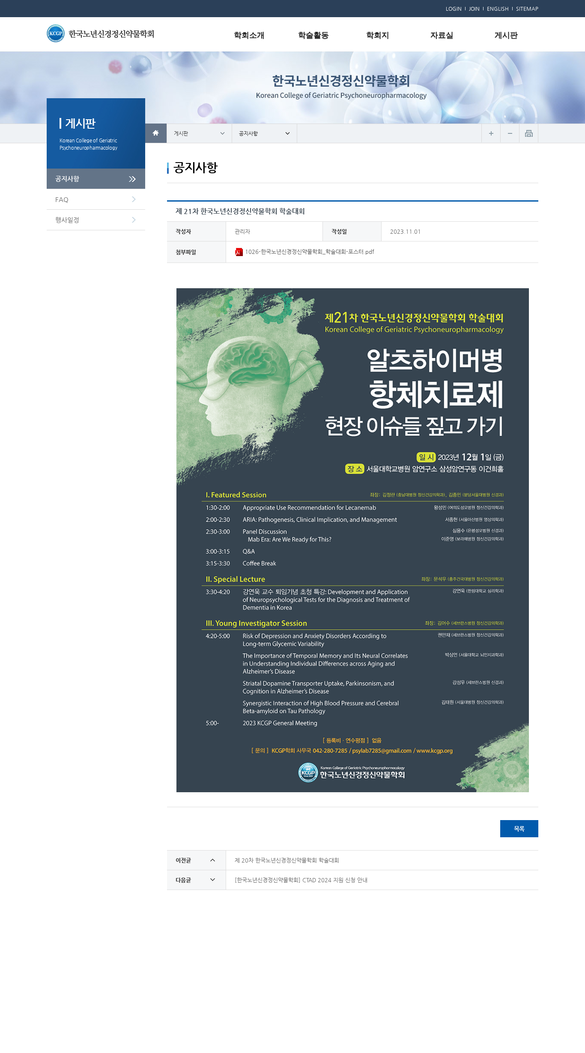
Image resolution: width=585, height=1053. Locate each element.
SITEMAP (527, 9)
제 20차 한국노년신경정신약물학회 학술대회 (287, 860)
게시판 (506, 35)
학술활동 (313, 35)
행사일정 (67, 219)
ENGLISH (498, 9)
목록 (519, 828)
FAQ (62, 199)
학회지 (377, 35)
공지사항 (67, 178)
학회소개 (249, 35)
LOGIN (454, 9)
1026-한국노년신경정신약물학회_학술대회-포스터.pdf (308, 251)
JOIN (474, 9)
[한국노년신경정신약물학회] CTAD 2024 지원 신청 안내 (301, 880)
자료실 (442, 35)
